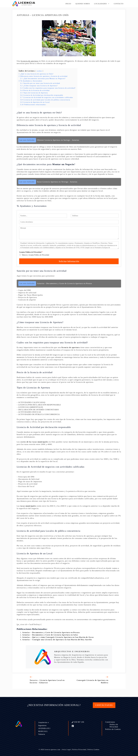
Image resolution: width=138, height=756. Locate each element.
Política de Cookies (113, 729)
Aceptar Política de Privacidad (31, 252)
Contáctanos (110, 722)
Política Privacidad (79, 749)
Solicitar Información (69, 261)
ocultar (39, 71)
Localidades (100, 4)
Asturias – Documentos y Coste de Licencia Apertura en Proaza (51, 632)
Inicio (68, 4)
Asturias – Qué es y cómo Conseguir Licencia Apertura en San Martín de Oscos (58, 637)
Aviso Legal (66, 749)
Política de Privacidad (114, 726)
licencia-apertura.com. (53, 749)
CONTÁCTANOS (104, 705)
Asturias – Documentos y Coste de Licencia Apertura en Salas (50, 635)
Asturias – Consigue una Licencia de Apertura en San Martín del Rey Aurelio (57, 640)
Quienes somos (82, 4)
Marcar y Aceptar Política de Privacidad (35, 255)
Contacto (118, 4)
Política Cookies (93, 749)
